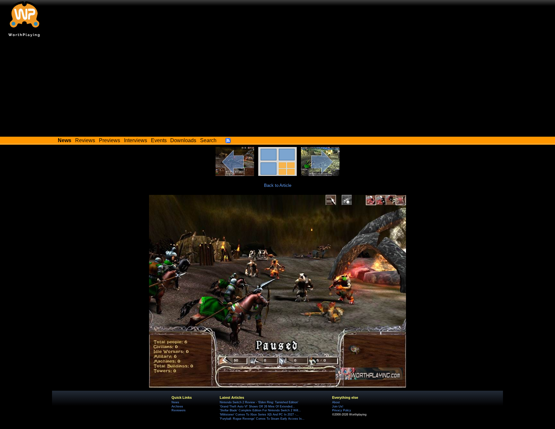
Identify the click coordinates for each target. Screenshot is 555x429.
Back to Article (277, 185)
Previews (109, 140)
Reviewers (179, 410)
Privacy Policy (341, 410)
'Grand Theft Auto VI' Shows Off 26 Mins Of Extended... (257, 406)
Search (208, 140)
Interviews (135, 140)
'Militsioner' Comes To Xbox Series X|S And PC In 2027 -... (259, 414)
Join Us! (337, 406)
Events (159, 140)
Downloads (183, 140)
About (336, 402)
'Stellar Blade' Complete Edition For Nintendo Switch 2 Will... (260, 410)
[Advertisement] (277, 88)
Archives (177, 406)
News (175, 402)
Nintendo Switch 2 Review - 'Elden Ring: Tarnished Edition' (259, 402)
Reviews (85, 140)
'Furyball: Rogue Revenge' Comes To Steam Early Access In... (262, 418)
